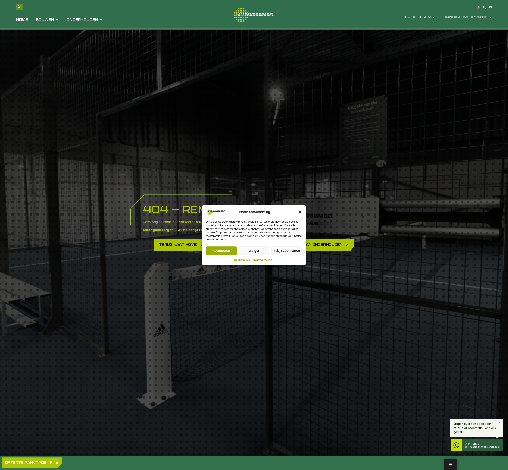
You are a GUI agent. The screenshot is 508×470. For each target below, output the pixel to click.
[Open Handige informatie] (490, 17)
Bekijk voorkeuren (287, 251)
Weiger (254, 251)
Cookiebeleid (242, 260)
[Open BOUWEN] (57, 20)
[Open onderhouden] (101, 20)
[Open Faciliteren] (433, 17)
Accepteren (221, 251)
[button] (300, 212)
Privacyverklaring (262, 260)
